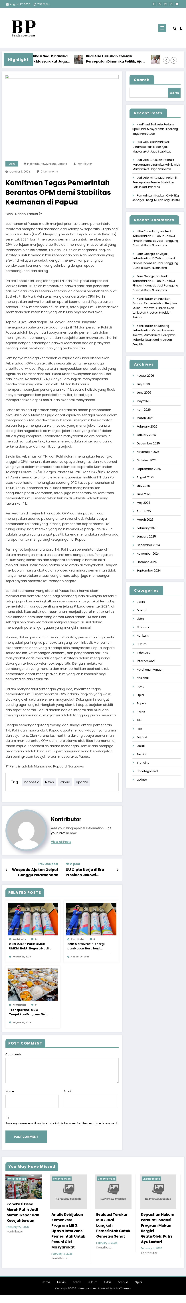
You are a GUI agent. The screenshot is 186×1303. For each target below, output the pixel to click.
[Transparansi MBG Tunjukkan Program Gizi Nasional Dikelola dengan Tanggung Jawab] (33, 984)
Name (9, 1091)
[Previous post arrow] (6, 870)
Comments (13, 1054)
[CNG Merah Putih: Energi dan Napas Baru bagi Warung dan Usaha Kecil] (91, 919)
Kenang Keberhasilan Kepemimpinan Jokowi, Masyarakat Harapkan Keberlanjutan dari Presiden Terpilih (153, 335)
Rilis (139, 720)
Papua (52, 164)
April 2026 (144, 410)
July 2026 (143, 384)
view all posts (61, 841)
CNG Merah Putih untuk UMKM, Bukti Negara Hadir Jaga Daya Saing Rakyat (29, 946)
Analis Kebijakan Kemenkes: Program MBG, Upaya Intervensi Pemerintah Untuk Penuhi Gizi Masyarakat (68, 1231)
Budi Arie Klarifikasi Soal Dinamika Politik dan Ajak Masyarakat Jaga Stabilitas (151, 146)
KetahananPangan (150, 669)
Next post (73, 864)
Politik (141, 712)
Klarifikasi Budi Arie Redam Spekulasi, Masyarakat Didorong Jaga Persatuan (155, 129)
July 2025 (143, 486)
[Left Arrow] (166, 60)
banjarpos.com (86, 1288)
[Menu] (162, 28)
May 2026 (143, 401)
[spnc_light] (181, 28)
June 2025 (144, 494)
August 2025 (145, 477)
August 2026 (145, 376)
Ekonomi (143, 627)
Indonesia (33, 164)
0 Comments (49, 171)
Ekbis (140, 619)
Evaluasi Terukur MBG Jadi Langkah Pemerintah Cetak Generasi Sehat (113, 1225)
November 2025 (148, 452)
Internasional (146, 661)
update (62, 164)
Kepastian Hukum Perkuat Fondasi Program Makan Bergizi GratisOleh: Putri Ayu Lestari (157, 1228)
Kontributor (85, 164)
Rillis (139, 729)
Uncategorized (147, 771)
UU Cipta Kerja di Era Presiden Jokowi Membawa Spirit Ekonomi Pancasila (85, 872)
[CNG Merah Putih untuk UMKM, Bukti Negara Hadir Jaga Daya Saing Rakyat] (33, 919)
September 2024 (149, 570)
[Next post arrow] (117, 870)
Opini (12, 164)
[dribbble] (165, 4)
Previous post (48, 864)
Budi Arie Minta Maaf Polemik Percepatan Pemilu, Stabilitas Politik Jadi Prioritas (154, 182)
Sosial (141, 746)
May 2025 (143, 503)
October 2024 (147, 562)
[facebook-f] (154, 4)
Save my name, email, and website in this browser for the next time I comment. (61, 1123)
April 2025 (144, 511)
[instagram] (171, 4)
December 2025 (148, 443)
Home (46, 1282)
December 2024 (148, 545)
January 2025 (146, 536)
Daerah (142, 610)
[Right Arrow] (174, 60)
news (44, 164)
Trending (143, 763)
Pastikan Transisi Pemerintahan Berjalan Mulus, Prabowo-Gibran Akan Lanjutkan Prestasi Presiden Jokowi (154, 308)
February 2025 (147, 528)
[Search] (175, 28)
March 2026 (145, 418)
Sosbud (142, 737)
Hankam (143, 636)
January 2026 (146, 435)
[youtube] (177, 4)
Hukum (141, 644)
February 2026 (147, 426)
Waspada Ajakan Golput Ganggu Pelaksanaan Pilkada (35, 872)
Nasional (143, 678)
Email (67, 1091)
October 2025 (147, 460)
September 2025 (149, 469)
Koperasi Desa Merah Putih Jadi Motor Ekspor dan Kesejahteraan (23, 1212)
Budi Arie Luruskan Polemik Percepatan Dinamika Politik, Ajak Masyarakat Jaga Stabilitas (101, 59)
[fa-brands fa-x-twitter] (159, 4)
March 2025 (145, 520)
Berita (141, 602)
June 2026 (144, 392)
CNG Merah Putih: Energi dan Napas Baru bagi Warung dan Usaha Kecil (86, 946)
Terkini (141, 754)
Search (142, 79)
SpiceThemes (122, 1288)
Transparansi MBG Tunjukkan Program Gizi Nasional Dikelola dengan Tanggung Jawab (29, 1012)
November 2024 (148, 554)
